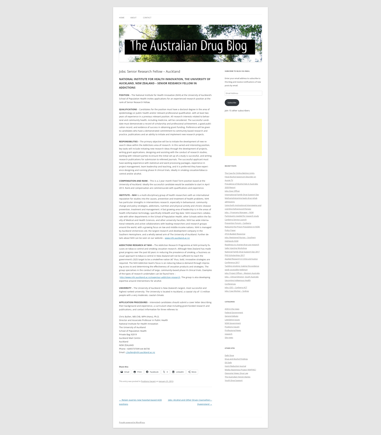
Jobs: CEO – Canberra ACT (236, 287)
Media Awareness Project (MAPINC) (240, 369)
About (133, 17)
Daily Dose (229, 355)
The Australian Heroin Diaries (237, 376)
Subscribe (232, 102)
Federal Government (234, 312)
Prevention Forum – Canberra (238, 223)
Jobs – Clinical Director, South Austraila (242, 276)
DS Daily (228, 362)
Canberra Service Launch (236, 219)
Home (121, 17)
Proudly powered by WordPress (132, 422)
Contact (147, 17)
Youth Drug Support (234, 380)
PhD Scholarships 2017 (235, 255)
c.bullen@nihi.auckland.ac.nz (140, 352)
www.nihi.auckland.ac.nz (177, 238)
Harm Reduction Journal (235, 366)
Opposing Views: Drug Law (236, 373)
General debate (231, 316)
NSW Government (233, 323)
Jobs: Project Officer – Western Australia (242, 273)
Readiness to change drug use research (242, 244)
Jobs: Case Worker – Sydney (237, 291)
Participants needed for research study (242, 216)
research (228, 334)
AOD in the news (232, 309)
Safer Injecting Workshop (236, 248)
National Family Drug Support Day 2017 (242, 251)
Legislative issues (232, 319)
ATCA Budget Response (235, 234)
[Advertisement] (243, 137)
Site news (229, 337)
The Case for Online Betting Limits (239, 173)
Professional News (233, 330)
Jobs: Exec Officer (232, 191)
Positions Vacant (148, 381)
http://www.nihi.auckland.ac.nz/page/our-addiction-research (150, 277)
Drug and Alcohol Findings (236, 359)
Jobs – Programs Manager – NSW (239, 212)
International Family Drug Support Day (242, 194)
